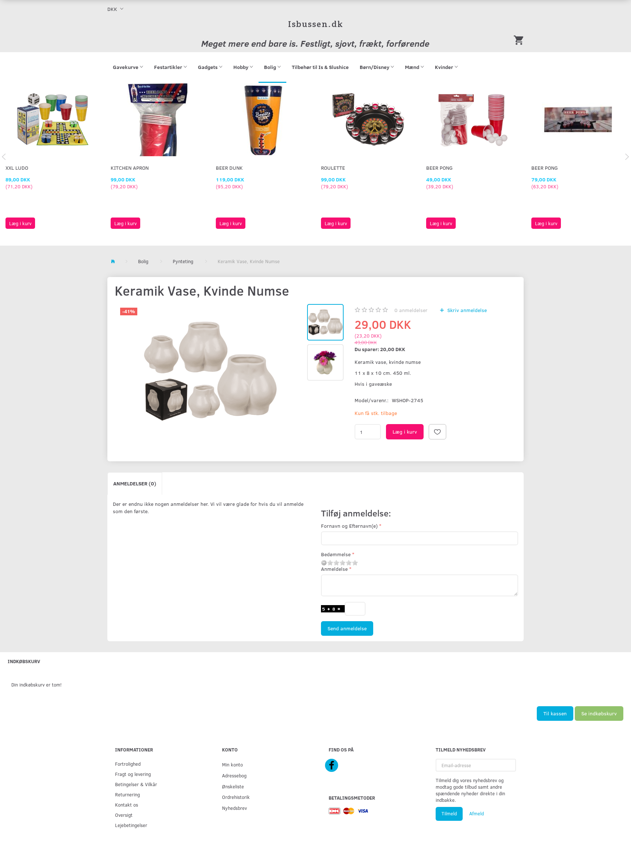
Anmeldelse (334, 568)
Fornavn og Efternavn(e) (349, 525)
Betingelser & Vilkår (136, 784)
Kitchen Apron (130, 167)
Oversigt (124, 815)
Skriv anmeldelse (466, 310)
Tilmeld (449, 813)
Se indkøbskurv (599, 713)
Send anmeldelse (347, 628)
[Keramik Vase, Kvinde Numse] (210, 371)
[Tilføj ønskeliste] (437, 431)
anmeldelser (411, 310)
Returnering (127, 794)
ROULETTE (333, 167)
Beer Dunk (229, 167)
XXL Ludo (16, 167)
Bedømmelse (336, 554)
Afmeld (476, 813)
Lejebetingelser (131, 825)
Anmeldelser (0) (134, 483)
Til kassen (555, 713)
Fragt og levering (133, 774)
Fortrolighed (128, 764)
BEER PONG (439, 167)
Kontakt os (126, 804)
